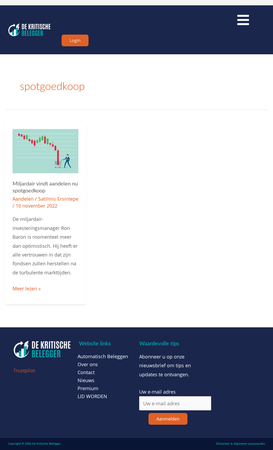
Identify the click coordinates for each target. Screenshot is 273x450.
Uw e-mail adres (157, 392)
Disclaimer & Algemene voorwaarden (240, 443)
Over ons (88, 364)
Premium (88, 388)
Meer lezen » (27, 288)
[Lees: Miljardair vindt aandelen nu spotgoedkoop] (45, 150)
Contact (86, 372)
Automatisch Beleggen (103, 356)
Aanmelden (167, 419)
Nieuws (86, 380)
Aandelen (23, 199)
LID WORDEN (92, 396)
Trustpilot (24, 370)
